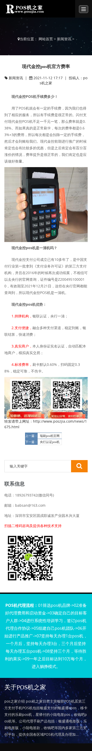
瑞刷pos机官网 (50, 436)
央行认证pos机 (50, 442)
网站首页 (46, 38)
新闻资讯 (64, 38)
